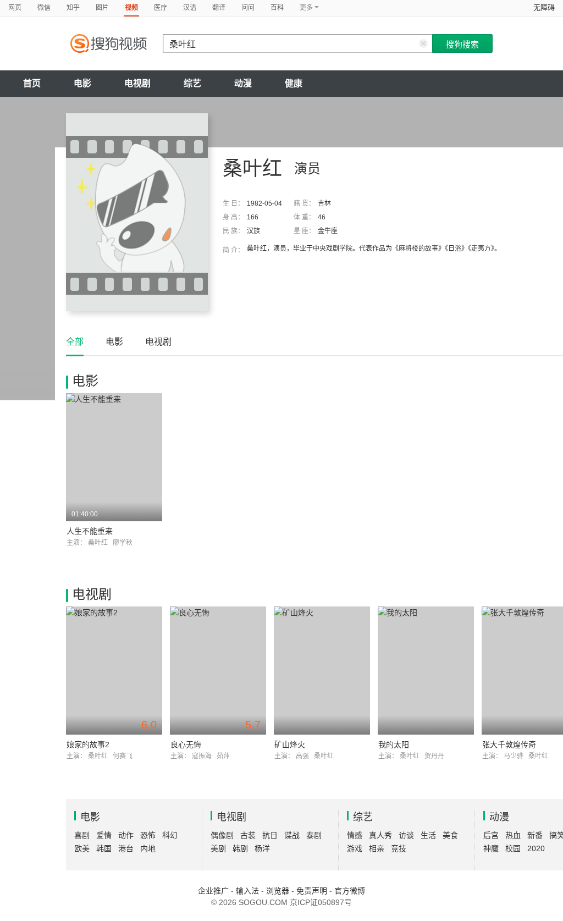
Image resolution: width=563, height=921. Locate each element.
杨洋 (262, 848)
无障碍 (544, 7)
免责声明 (311, 890)
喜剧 (82, 835)
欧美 (82, 848)
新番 (535, 835)
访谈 (406, 835)
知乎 (73, 8)
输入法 (247, 890)
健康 (293, 83)
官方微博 (349, 890)
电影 (82, 83)
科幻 (170, 835)
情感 (354, 835)
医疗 (160, 8)
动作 (126, 835)
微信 (44, 8)
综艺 (192, 83)
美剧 (218, 848)
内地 (148, 848)
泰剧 (314, 835)
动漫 (243, 83)
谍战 (292, 835)
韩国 (104, 848)
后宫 (491, 835)
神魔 (491, 848)
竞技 (398, 848)
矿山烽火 (289, 744)
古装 (248, 835)
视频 (131, 8)
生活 (428, 835)
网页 (14, 8)
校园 (513, 848)
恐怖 (148, 835)
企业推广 (213, 890)
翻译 (218, 8)
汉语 (189, 8)
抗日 (270, 835)
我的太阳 (393, 744)
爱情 (104, 835)
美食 (450, 835)
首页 (32, 83)
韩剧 (240, 848)
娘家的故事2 (88, 744)
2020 (536, 848)
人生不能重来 (90, 531)
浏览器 (277, 890)
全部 (75, 341)
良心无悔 (185, 744)
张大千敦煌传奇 (509, 744)
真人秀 (380, 835)
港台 (126, 848)
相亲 (376, 848)
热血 (513, 835)
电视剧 (137, 83)
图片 (102, 8)
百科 (277, 8)
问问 (248, 8)
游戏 (354, 848)
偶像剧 (222, 835)
